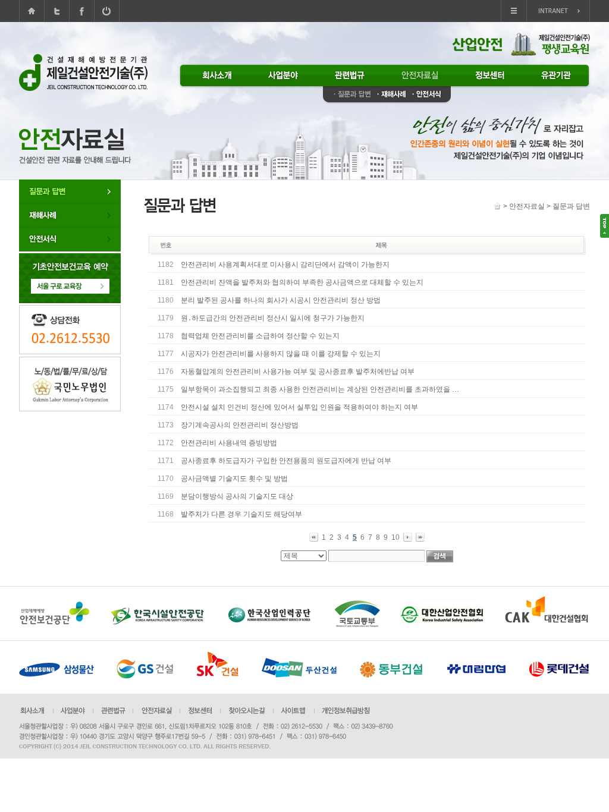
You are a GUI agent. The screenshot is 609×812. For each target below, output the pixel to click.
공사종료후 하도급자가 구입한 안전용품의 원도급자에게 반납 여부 (286, 461)
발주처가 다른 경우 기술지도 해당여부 (241, 514)
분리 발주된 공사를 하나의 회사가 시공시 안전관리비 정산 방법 (281, 300)
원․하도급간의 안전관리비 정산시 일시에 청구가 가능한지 (273, 318)
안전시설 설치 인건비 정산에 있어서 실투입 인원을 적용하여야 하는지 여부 (299, 407)
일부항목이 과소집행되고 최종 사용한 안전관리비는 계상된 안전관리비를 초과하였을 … (320, 389)
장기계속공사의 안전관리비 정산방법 (240, 425)
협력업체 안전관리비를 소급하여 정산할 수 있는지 (260, 336)
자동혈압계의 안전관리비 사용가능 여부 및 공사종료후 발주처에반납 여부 (298, 371)
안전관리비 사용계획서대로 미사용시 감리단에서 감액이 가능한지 (285, 264)
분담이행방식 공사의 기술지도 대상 (237, 496)
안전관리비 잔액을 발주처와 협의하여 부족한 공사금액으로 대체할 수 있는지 (302, 282)
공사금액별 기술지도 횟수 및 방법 (234, 478)
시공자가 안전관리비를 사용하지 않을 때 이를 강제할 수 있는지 (281, 354)
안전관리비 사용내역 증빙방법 (229, 443)
